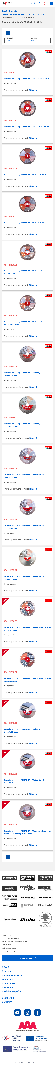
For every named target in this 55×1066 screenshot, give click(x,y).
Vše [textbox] (32, 40)
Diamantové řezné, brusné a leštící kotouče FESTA (23, 14)
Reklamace (7, 987)
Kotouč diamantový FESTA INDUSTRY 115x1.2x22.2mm (26, 79)
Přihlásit (33, 90)
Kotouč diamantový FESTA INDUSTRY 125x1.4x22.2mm (27, 127)
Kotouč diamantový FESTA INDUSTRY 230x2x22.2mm (26, 175)
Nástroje (13, 11)
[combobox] (15, 40)
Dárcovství (7, 1001)
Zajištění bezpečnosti (13, 991)
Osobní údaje (8, 983)
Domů (4, 11)
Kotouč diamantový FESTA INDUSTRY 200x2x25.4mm (26, 223)
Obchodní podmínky (12, 975)
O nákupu (7, 971)
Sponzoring (8, 997)
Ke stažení (7, 979)
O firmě (5, 967)
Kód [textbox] (8, 40)
